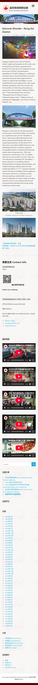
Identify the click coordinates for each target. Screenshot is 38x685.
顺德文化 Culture (11, 648)
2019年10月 (9, 574)
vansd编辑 (15, 35)
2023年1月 (9, 528)
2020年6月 (9, 555)
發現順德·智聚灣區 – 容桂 (12, 243)
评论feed (8, 665)
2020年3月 (9, 562)
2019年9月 (9, 576)
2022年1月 (9, 547)
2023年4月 (9, 526)
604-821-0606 (10, 321)
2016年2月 (9, 614)
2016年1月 (9, 616)
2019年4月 (9, 585)
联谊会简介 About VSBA (13, 645)
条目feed (8, 663)
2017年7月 (9, 604)
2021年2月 (9, 552)
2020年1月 (9, 566)
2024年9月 (9, 517)
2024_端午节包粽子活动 (13, 482)
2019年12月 (9, 569)
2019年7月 (9, 581)
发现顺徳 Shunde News (27, 35)
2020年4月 (9, 559)
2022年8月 (9, 540)
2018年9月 (9, 593)
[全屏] (33, 360)
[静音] (30, 360)
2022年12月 (9, 531)
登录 (6, 660)
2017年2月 (9, 609)
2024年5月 (9, 519)
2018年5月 (9, 597)
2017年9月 (9, 602)
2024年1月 (9, 521)
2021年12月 (9, 550)
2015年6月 (9, 619)
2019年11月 (9, 571)
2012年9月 (9, 621)
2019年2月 (9, 590)
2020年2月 (9, 564)
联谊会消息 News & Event (14, 643)
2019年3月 (9, 588)
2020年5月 (9, 557)
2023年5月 (9, 524)
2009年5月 (9, 623)
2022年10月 (9, 536)
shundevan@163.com (12, 323)
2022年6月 (9, 543)
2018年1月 (9, 600)
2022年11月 (9, 533)
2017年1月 (9, 612)
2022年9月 (9, 538)
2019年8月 (9, 578)
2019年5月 (9, 583)
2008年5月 (9, 626)
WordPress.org (10, 667)
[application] (19, 352)
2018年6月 (9, 595)
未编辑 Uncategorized (12, 641)
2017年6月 (9, 607)
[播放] (5, 360)
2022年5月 (9, 545)
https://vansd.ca (10, 326)
